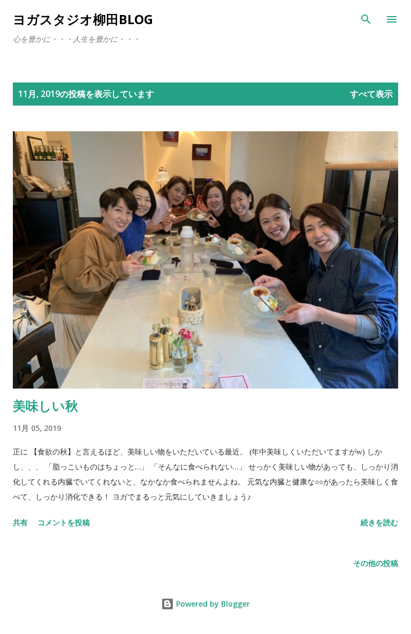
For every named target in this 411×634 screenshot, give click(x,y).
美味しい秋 (45, 405)
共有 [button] (20, 522)
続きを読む (379, 522)
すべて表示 (371, 94)
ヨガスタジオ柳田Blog (83, 19)
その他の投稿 (375, 563)
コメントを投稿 (63, 522)
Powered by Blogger (212, 604)
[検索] (366, 19)
